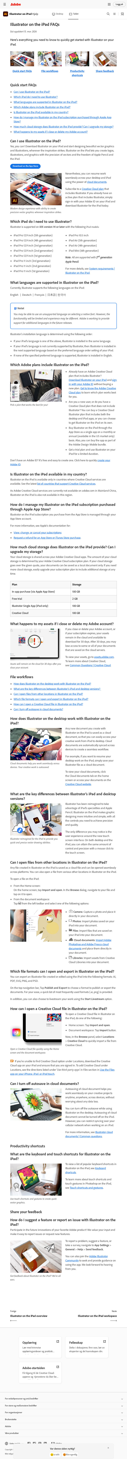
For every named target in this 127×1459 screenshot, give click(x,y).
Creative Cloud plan (93, 189)
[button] (109, 4)
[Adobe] (15, 4)
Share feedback (105, 71)
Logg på (119, 4)
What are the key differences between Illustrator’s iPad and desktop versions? (57, 689)
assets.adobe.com (104, 657)
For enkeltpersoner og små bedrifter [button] (21, 1398)
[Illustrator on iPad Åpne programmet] (122, 13)
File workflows (49, 71)
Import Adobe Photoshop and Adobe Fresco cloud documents (90, 944)
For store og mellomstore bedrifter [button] (21, 1405)
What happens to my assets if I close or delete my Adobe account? (51, 131)
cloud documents (97, 182)
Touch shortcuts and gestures (86, 1187)
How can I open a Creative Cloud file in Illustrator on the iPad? (48, 704)
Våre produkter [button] (12, 1433)
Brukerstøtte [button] (10, 1419)
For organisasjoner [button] (13, 1412)
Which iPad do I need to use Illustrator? (35, 97)
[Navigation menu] (4, 4)
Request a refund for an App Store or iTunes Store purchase (47, 537)
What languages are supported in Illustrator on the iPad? (45, 102)
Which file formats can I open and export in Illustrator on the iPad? (51, 699)
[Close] (108, 1447)
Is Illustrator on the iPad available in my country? (41, 112)
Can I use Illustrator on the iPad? (32, 92)
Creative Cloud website (78, 784)
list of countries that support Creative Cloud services (66, 483)
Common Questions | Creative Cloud (90, 665)
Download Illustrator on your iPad (88, 380)
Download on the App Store (25, 166)
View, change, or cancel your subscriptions (37, 532)
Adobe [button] (8, 1426)
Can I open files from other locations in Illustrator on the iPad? (48, 694)
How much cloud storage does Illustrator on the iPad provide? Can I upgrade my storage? (63, 126)
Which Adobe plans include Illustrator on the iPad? (42, 107)
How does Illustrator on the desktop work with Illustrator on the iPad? (52, 683)
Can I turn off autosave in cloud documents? (38, 709)
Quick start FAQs (22, 71)
